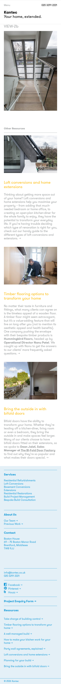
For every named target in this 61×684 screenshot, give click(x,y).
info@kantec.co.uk (14, 572)
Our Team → (11, 521)
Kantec (10, 12)
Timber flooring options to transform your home (26, 296)
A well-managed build (16, 634)
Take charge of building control (22, 619)
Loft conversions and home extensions (27, 184)
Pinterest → (14, 589)
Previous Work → (13, 524)
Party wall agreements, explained (23, 649)
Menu (7, 5)
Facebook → (15, 585)
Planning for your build (17, 660)
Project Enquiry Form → (20, 601)
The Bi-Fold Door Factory (38, 450)
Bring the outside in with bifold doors (25, 411)
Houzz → (13, 592)
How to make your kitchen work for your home (27, 641)
